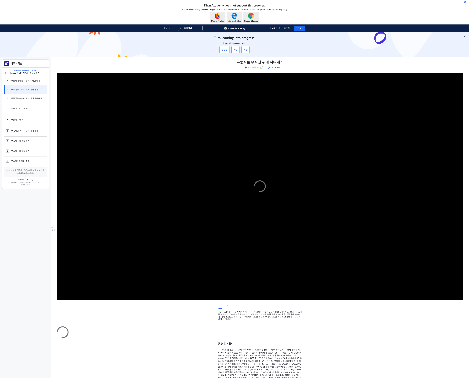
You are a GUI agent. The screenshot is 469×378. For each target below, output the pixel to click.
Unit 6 (33, 70)
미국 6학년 (17, 170)
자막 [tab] (227, 306)
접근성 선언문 (25, 184)
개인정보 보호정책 (25, 182)
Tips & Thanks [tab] (239, 329)
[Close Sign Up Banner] (464, 36)
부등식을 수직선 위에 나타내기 (24, 90)
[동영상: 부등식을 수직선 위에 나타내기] (260, 186)
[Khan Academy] (234, 28)
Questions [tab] (225, 329)
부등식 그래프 (17, 120)
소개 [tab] (220, 306)
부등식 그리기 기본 (19, 108)
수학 (8, 170)
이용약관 (14, 182)
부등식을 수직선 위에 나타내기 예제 (26, 98)
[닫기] (465, 2)
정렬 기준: (272, 358)
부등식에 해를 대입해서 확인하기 (25, 81)
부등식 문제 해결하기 (20, 141)
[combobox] (289, 357)
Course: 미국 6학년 (21, 70)
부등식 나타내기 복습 (20, 161)
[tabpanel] (260, 314)
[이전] (5, 72)
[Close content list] (53, 229)
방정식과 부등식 (31, 170)
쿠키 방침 (36, 182)
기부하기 (273, 28)
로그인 (287, 28)
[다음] (45, 72)
